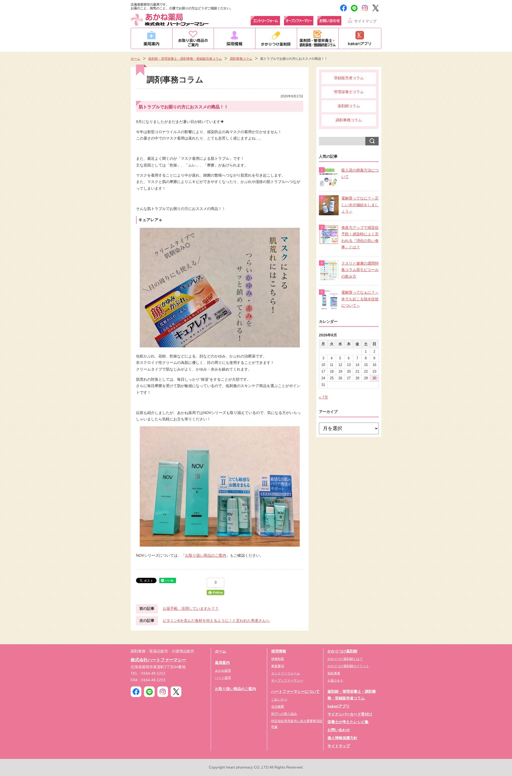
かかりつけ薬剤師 (342, 651)
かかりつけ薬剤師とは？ (345, 659)
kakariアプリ (338, 706)
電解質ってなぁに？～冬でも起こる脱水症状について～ (360, 299)
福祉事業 (333, 673)
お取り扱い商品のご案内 (205, 556)
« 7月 (323, 397)
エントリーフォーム (285, 673)
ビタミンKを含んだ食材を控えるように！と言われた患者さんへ (216, 621)
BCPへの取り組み (284, 714)
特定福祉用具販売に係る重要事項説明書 (296, 724)
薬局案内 (222, 663)
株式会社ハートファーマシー (158, 659)
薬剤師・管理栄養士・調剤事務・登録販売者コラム (185, 59)
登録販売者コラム (349, 78)
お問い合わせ (338, 730)
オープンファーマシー (287, 680)
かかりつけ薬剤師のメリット (348, 666)
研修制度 (277, 659)
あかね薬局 (223, 670)
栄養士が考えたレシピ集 (348, 722)
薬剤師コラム (349, 106)
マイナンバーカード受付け (349, 714)
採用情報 (278, 651)
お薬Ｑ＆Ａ (335, 680)
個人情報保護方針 (342, 738)
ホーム (135, 59)
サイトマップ (365, 21)
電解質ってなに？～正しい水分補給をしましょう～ (360, 204)
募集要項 (277, 666)
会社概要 (277, 707)
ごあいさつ (279, 699)
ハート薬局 (223, 678)
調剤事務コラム (241, 59)
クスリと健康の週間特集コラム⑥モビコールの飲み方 (360, 269)
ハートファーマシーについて (295, 692)
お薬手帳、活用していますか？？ (191, 609)
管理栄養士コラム (349, 92)
